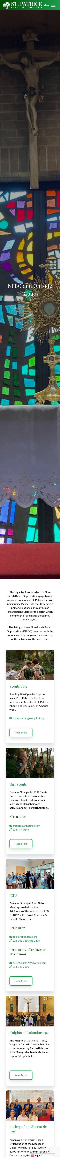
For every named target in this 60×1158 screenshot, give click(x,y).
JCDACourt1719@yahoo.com (29, 962)
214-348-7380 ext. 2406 (26, 940)
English (38, 1155)
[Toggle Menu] (53, 5)
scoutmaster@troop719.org (28, 718)
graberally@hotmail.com (26, 825)
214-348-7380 (20, 966)
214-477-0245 (20, 829)
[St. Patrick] (23, 5)
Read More (21, 732)
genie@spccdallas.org (24, 936)
